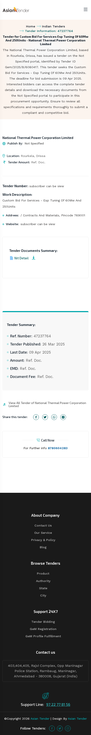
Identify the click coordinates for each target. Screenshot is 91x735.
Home (30, 26)
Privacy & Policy (43, 540)
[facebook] (52, 728)
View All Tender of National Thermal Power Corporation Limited (47, 404)
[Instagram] (68, 728)
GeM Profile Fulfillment (43, 636)
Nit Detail (21, 258)
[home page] (16, 9)
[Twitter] (60, 728)
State (43, 588)
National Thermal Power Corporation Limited (37, 138)
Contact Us (43, 525)
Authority (43, 581)
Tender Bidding (43, 621)
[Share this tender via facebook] (36, 417)
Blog (43, 547)
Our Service (43, 532)
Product (43, 573)
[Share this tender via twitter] (45, 417)
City (43, 595)
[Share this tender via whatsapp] (54, 417)
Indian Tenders (53, 26)
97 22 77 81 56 (58, 704)
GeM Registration (43, 629)
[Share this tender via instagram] (63, 417)
